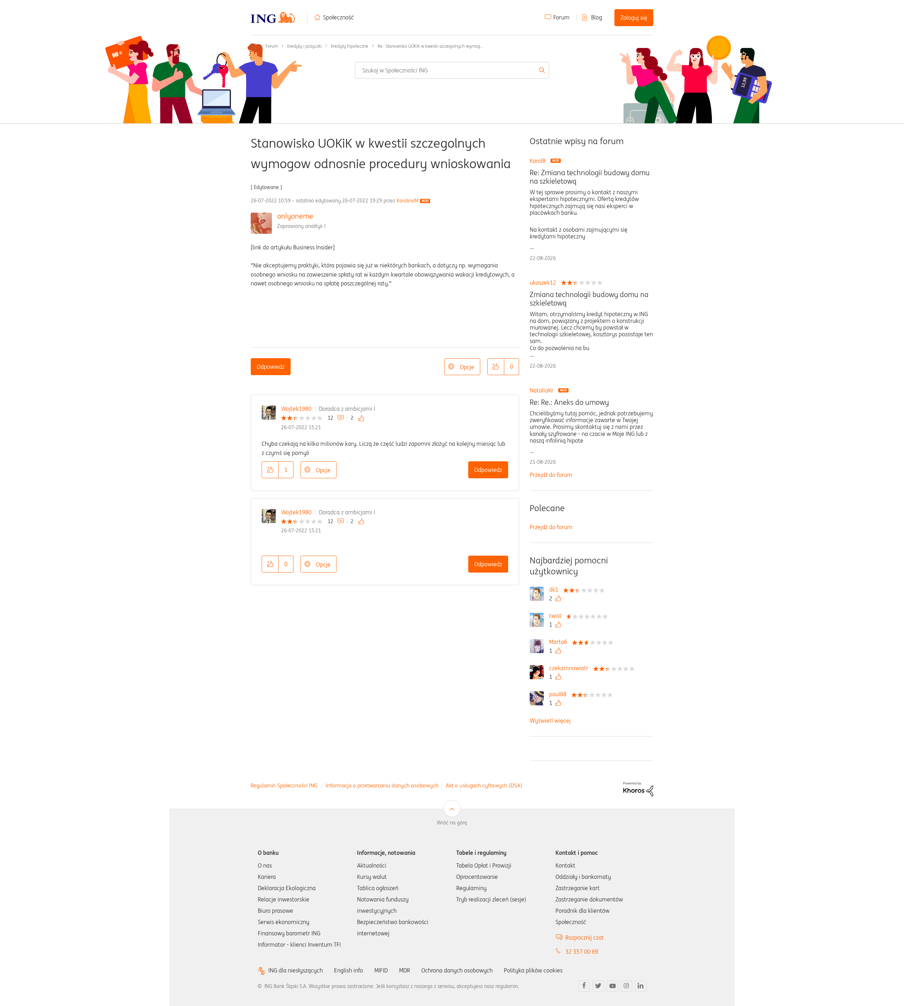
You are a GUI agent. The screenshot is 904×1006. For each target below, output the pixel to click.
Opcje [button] (467, 367)
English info (348, 970)
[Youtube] (612, 986)
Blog (596, 17)
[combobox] (452, 70)
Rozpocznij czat (584, 937)
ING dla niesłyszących (295, 970)
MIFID (381, 970)
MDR (404, 970)
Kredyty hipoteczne (349, 46)
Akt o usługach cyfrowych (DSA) (484, 785)
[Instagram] (626, 986)
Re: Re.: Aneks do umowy (569, 402)
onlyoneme (295, 216)
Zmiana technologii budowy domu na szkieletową (589, 298)
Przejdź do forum (551, 474)
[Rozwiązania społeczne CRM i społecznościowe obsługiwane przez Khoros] (638, 788)
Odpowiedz (271, 366)
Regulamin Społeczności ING (284, 785)
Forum (561, 17)
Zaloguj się (633, 17)
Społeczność (338, 17)
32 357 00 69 (581, 951)
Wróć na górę (452, 822)
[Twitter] (598, 986)
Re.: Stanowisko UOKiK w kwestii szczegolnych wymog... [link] (430, 46)
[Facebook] (584, 986)
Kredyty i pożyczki (304, 46)
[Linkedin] (640, 986)
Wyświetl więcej (550, 720)
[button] (495, 366)
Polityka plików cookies (533, 970)
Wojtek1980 (296, 408)
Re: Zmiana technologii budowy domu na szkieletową (590, 176)
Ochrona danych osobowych (457, 970)
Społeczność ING (253, 46)
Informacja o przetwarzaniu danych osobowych (382, 785)
